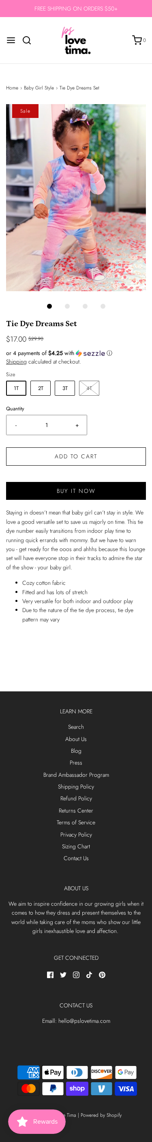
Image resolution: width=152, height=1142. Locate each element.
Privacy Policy (76, 834)
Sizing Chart (76, 846)
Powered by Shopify (101, 1115)
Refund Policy (76, 798)
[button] (76, 197)
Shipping (16, 361)
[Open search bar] (30, 40)
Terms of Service (76, 822)
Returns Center (76, 810)
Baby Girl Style (39, 88)
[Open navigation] (11, 40)
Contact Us (76, 858)
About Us (76, 739)
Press (76, 762)
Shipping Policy (76, 786)
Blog (76, 751)
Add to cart (76, 456)
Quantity (15, 408)
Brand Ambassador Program (76, 775)
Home (12, 88)
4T (89, 388)
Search (76, 727)
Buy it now (76, 491)
